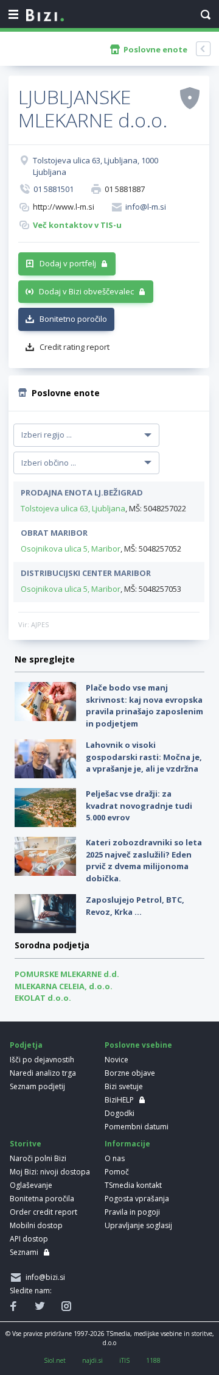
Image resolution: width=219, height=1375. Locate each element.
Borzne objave (130, 1073)
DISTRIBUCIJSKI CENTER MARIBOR (86, 572)
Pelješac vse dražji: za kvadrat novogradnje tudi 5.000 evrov (139, 805)
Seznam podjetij (37, 1086)
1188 (153, 1360)
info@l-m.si (145, 206)
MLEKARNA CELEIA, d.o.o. (64, 986)
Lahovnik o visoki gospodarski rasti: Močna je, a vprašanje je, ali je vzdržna (144, 756)
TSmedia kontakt (133, 1185)
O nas (115, 1158)
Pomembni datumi (137, 1126)
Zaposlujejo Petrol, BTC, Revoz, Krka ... (135, 905)
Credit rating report (74, 346)
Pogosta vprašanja (137, 1198)
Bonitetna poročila (42, 1198)
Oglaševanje (31, 1185)
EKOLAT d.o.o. (43, 997)
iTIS (124, 1360)
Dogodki (119, 1113)
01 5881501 (53, 188)
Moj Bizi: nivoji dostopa (50, 1172)
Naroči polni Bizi (38, 1158)
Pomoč (117, 1172)
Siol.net (55, 1360)
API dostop (29, 1239)
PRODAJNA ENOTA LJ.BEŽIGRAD (82, 492)
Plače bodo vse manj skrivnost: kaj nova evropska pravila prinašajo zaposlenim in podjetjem (144, 705)
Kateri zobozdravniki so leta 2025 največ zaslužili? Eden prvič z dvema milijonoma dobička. (144, 860)
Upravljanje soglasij (138, 1225)
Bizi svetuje (124, 1086)
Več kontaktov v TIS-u (77, 224)
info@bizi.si (43, 1277)
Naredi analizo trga (43, 1073)
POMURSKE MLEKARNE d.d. (67, 973)
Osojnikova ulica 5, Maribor (70, 548)
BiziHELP (119, 1100)
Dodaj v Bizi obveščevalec (86, 291)
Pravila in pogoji (132, 1212)
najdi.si (92, 1360)
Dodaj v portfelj (68, 263)
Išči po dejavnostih (42, 1059)
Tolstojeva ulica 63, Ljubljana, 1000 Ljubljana (95, 166)
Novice (116, 1059)
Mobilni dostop (36, 1225)
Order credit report (43, 1212)
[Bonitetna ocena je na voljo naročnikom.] (190, 97)
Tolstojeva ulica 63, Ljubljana (73, 508)
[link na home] (45, 16)
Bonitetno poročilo (73, 318)
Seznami (24, 1252)
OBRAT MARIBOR (54, 532)
